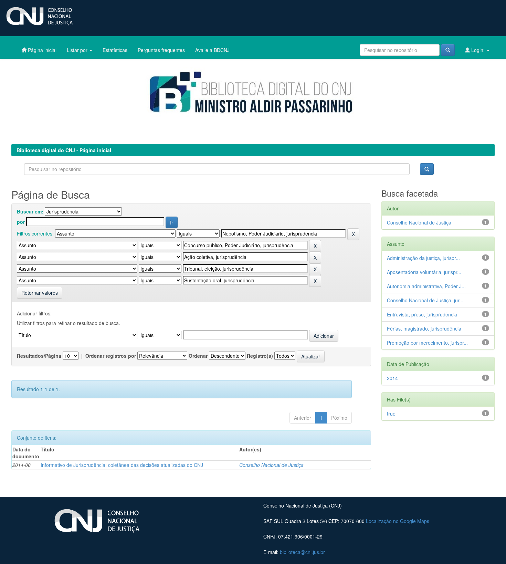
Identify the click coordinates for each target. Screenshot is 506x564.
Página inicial (41, 49)
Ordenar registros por (110, 355)
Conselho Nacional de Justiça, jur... (425, 300)
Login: (478, 49)
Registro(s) (260, 355)
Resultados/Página (39, 355)
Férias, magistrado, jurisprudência (424, 328)
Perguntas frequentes (161, 49)
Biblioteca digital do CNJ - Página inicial (64, 150)
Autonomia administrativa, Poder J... (426, 286)
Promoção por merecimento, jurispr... (427, 342)
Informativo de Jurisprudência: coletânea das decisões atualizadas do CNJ (122, 464)
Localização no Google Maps (397, 521)
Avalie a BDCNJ (212, 49)
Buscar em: (30, 211)
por (21, 221)
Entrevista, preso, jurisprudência (422, 314)
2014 (392, 378)
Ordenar (198, 355)
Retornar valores (39, 292)
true (391, 413)
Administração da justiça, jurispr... (423, 257)
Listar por (78, 49)
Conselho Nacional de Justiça (271, 464)
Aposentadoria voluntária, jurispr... (424, 272)
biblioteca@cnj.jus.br (302, 552)
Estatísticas (115, 49)
